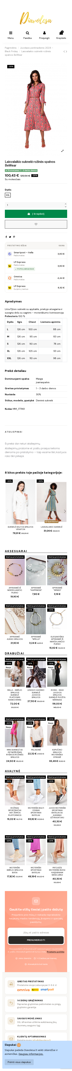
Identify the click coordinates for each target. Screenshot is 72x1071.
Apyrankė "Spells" (36, 637)
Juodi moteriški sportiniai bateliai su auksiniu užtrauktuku (57, 813)
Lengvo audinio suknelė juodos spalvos (35, 694)
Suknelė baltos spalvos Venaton (20, 528)
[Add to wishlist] (36, 224)
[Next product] (66, 51)
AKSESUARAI (16, 551)
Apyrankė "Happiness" (36, 589)
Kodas (8, 408)
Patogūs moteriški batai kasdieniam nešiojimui (57, 871)
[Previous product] (64, 51)
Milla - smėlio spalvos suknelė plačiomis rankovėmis (14, 695)
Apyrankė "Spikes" (57, 589)
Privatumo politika (55, 952)
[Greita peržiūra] (32, 490)
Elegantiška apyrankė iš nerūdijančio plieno (57, 640)
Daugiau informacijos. (31, 1054)
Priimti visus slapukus (19, 1062)
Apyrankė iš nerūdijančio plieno (14, 590)
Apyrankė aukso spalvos (15, 637)
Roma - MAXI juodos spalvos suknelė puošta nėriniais (57, 695)
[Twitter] (10, 236)
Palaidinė (36, 749)
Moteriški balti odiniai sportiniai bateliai (36, 812)
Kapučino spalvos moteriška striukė (57, 753)
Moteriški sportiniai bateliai (36, 870)
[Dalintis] (6, 236)
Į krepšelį (38, 213)
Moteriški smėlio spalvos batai (15, 870)
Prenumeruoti (36, 940)
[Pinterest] (14, 236)
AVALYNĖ (13, 771)
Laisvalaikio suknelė (51, 527)
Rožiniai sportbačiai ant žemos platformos (14, 812)
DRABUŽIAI (14, 653)
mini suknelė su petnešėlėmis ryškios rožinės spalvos (14, 753)
